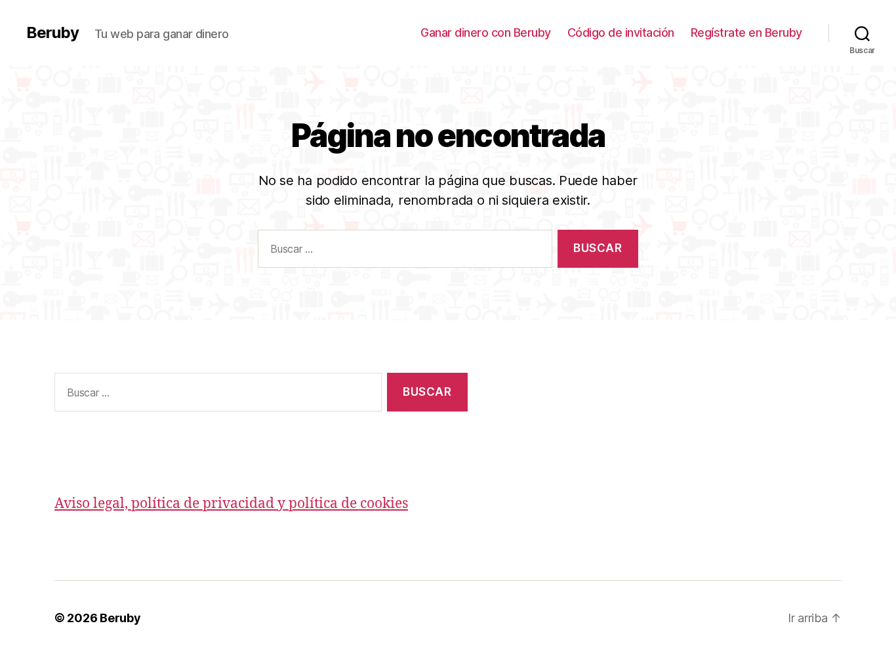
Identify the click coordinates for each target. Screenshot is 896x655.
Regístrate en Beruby (746, 32)
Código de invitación (620, 32)
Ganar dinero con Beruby (485, 32)
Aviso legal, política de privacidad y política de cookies (231, 504)
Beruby (52, 33)
